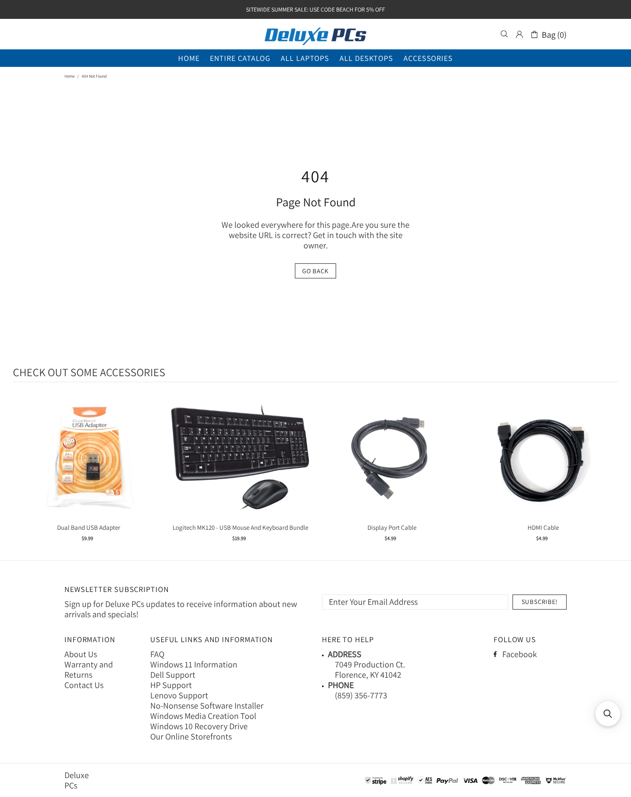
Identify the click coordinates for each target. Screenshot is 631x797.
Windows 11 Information (193, 664)
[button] (607, 713)
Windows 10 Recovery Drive (199, 726)
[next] (609, 472)
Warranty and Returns (88, 669)
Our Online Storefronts (191, 736)
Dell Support (172, 675)
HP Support (171, 685)
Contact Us (83, 685)
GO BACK (315, 271)
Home (69, 76)
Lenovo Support (179, 695)
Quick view (88, 466)
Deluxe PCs (315, 34)
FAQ (157, 654)
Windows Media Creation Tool (203, 716)
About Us (80, 654)
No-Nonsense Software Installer (207, 705)
